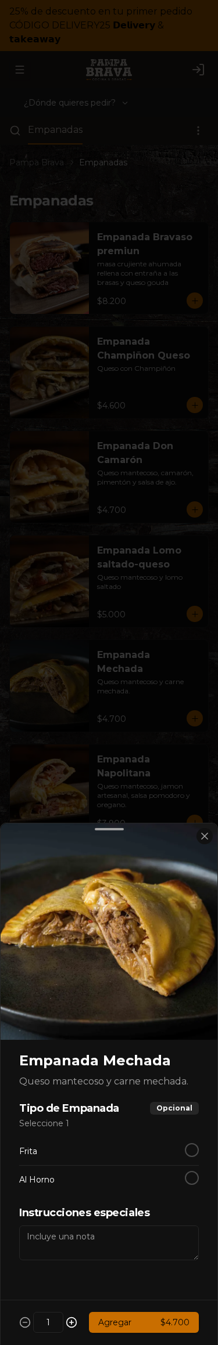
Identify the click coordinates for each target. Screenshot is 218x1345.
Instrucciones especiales (84, 1212)
